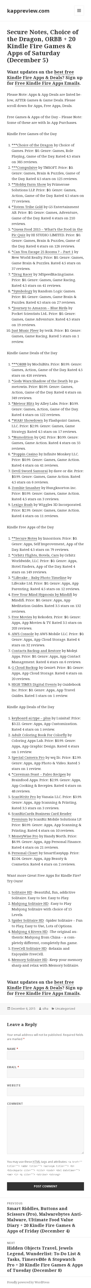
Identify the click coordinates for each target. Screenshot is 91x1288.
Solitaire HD (22, 892)
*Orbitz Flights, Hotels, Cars (35, 555)
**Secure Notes (24, 538)
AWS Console (23, 633)
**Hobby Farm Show (29, 184)
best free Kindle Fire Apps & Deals (40, 74)
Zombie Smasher (26, 487)
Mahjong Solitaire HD (30, 903)
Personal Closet (25, 852)
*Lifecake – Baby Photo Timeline (39, 577)
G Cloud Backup (25, 667)
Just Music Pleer (25, 330)
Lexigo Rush (22, 504)
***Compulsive (24, 167)
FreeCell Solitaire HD (29, 948)
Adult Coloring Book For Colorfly (39, 734)
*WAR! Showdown (27, 420)
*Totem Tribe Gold (27, 206)
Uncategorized (65, 1009)
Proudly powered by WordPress (28, 1282)
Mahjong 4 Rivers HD (30, 931)
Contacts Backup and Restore (36, 650)
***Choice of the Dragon (32, 145)
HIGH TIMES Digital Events (34, 684)
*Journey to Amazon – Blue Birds (39, 307)
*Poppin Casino (25, 454)
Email (13, 1067)
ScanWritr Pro (24, 796)
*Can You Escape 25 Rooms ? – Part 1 (42, 251)
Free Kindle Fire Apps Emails (47, 83)
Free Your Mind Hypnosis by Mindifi (42, 594)
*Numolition (22, 437)
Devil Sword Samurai (30, 470)
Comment (15, 1104)
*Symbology (22, 291)
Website (14, 1085)
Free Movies (22, 617)
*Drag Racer (22, 274)
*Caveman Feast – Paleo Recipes (39, 774)
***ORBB (19, 364)
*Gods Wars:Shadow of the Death (40, 381)
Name (12, 1049)
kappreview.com (28, 10)
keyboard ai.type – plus (31, 718)
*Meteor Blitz (23, 403)
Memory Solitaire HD (29, 959)
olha (45, 1009)
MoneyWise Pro (25, 836)
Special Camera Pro (28, 757)
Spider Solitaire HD (28, 920)
